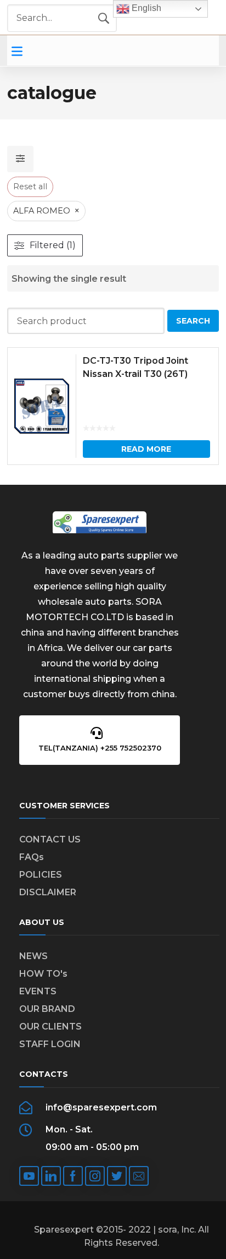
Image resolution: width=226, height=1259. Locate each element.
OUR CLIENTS (50, 1026)
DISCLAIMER (47, 892)
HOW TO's (43, 973)
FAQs (31, 857)
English (145, 8)
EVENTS (37, 991)
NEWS (33, 956)
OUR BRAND (47, 1009)
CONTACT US (50, 839)
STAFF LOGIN (50, 1044)
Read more (146, 449)
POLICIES (40, 874)
